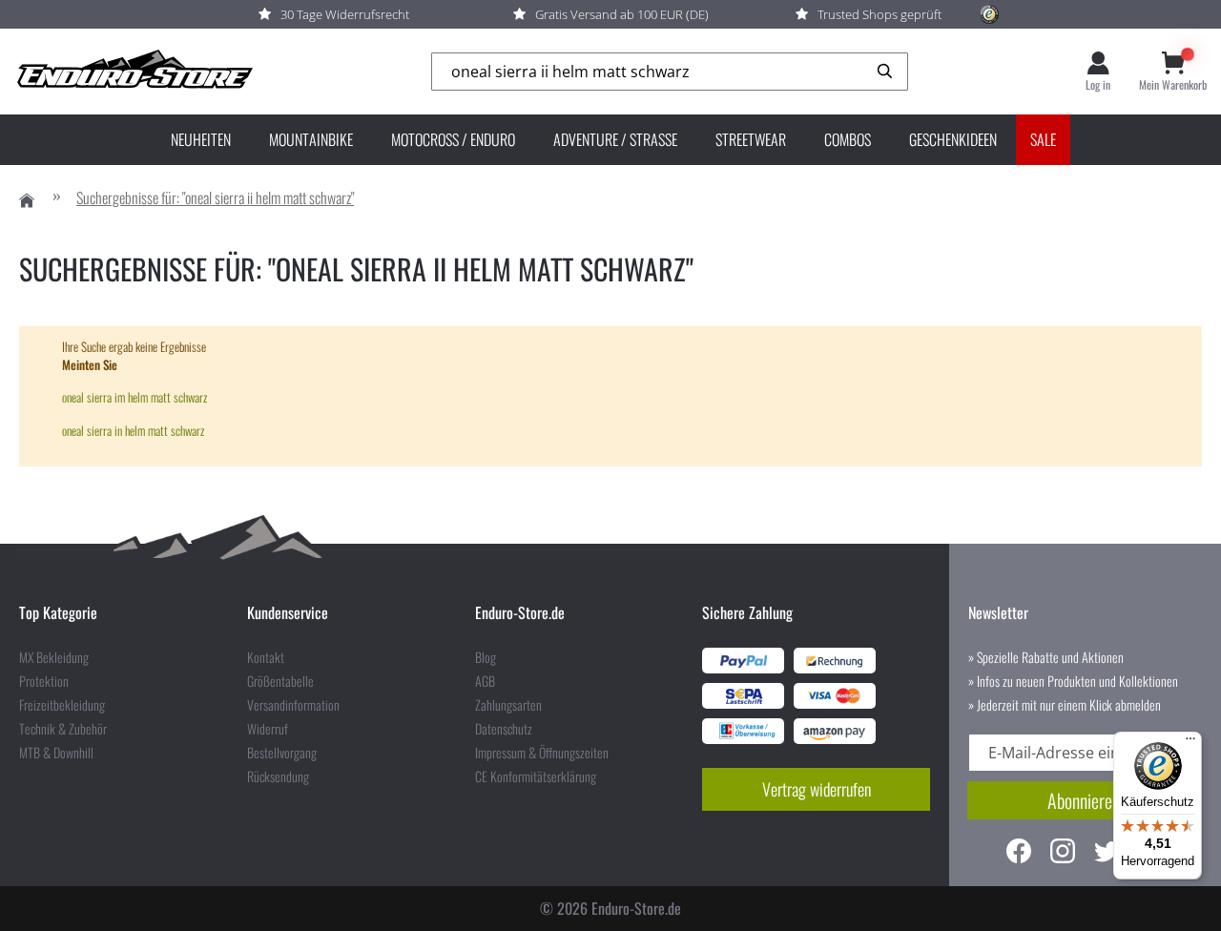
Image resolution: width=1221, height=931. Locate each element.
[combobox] (669, 72)
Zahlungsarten (508, 704)
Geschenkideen (953, 139)
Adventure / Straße (615, 139)
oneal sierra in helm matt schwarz (133, 430)
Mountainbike (311, 139)
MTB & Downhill (56, 752)
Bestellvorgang (282, 752)
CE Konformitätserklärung (535, 776)
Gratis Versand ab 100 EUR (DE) (622, 14)
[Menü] (1190, 743)
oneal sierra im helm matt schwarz (134, 396)
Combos (847, 139)
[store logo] (133, 71)
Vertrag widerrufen (816, 788)
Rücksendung (278, 776)
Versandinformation (293, 704)
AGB (485, 681)
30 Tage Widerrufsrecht (344, 14)
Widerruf (267, 728)
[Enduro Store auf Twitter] (1106, 853)
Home (26, 201)
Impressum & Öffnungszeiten (542, 752)
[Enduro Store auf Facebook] (1019, 853)
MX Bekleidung (54, 657)
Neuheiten (201, 139)
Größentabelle (280, 681)
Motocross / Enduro (453, 139)
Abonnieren (1083, 800)
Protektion (44, 681)
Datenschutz (503, 728)
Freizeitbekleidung (62, 704)
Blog (485, 657)
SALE (1043, 139)
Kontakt (265, 657)
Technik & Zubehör (63, 728)
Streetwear (750, 139)
